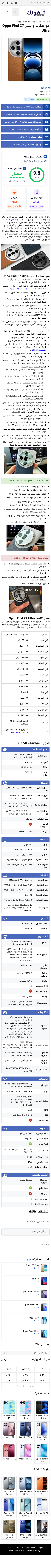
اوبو (39, 22)
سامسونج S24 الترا (38, 350)
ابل (42, 1369)
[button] (8, 12)
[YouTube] (16, 3)
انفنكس (25, 1380)
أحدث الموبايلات (38, 94)
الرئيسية (46, 22)
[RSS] (3, 3)
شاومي (25, 1369)
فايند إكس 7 (14, 220)
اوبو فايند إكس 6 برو (18, 289)
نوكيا (9, 1380)
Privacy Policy (33, 1551)
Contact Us (36, 2)
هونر (42, 1380)
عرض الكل (5, 1359)
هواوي (9, 1374)
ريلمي (25, 1374)
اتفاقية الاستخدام (17, 1551)
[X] (12, 3)
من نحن (46, 2)
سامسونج (9, 1369)
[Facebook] (7, 3)
